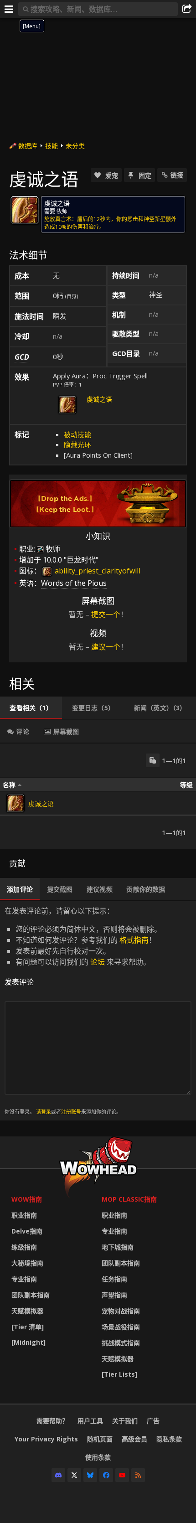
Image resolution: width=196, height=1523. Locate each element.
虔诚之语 (99, 399)
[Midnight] (28, 1342)
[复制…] (153, 760)
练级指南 (24, 1247)
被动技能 (77, 434)
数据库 (27, 145)
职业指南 (24, 1215)
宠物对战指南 (121, 1310)
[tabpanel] (98, 796)
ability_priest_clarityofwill (96, 571)
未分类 (75, 145)
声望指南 (114, 1295)
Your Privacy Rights (46, 1439)
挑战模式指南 (121, 1342)
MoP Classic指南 (129, 1199)
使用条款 (98, 1457)
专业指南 (24, 1279)
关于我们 (125, 1420)
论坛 (97, 962)
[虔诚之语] (15, 803)
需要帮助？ (52, 1420)
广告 (153, 1420)
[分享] (187, 9)
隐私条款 (169, 1439)
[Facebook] (106, 1475)
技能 (51, 145)
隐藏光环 (77, 444)
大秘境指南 (27, 1263)
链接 (176, 174)
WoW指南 (26, 1199)
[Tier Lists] (119, 1374)
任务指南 (114, 1279)
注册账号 (71, 1111)
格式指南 (134, 940)
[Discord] (58, 1475)
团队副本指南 (30, 1295)
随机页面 (100, 1439)
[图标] (24, 210)
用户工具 (90, 1420)
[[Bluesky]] (90, 1475)
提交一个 (105, 614)
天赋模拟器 (27, 1310)
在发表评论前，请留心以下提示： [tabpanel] (83, 1010)
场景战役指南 (121, 1326)
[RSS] (138, 1475)
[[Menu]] (9, 9)
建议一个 (105, 647)
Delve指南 (26, 1231)
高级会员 (134, 1439)
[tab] (31, 708)
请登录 (43, 1111)
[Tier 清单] (27, 1326)
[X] (74, 1475)
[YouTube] (122, 1475)
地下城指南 (118, 1247)
